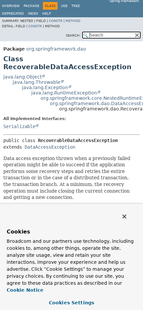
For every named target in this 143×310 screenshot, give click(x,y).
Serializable (19, 126)
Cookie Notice (25, 290)
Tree (76, 6)
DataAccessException (50, 147)
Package (31, 6)
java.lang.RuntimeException (64, 92)
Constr (56, 21)
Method (73, 21)
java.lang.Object (22, 76)
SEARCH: (73, 35)
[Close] (124, 216)
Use (64, 6)
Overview (11, 6)
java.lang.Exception (45, 87)
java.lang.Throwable (37, 82)
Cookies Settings (71, 302)
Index (33, 13)
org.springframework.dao (56, 49)
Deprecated (13, 13)
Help (46, 13)
